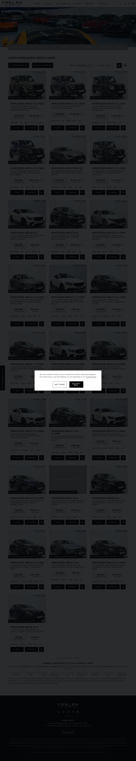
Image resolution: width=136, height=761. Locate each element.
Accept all (76, 384)
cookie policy (91, 377)
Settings (60, 384)
